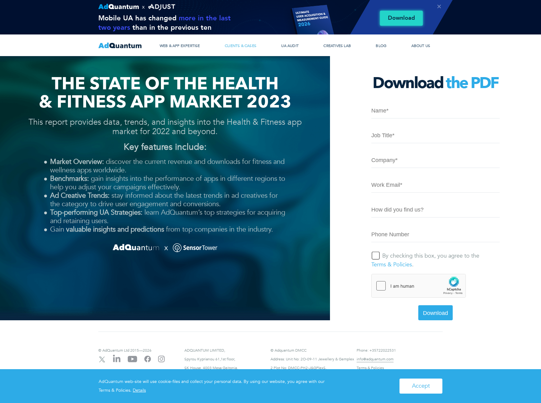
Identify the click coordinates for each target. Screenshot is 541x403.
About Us (420, 45)
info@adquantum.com (375, 359)
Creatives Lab (337, 45)
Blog (381, 45)
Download (401, 18)
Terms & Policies (391, 265)
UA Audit (290, 45)
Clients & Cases (240, 45)
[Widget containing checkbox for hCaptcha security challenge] (418, 286)
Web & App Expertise (180, 45)
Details (139, 390)
